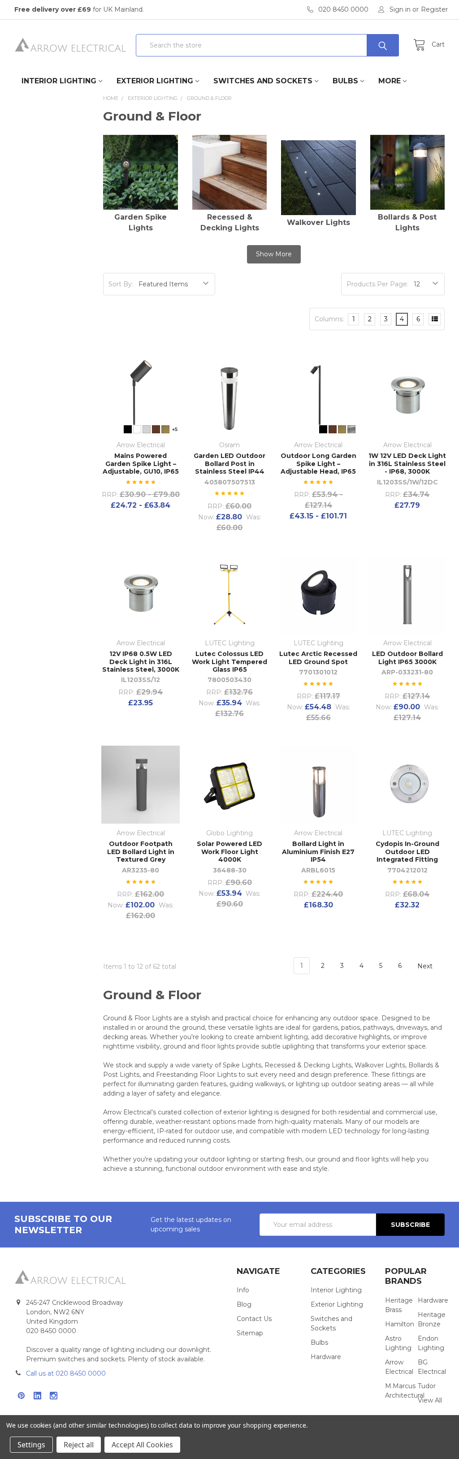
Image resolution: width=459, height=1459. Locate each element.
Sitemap (250, 1333)
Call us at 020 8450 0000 (66, 1373)
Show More (274, 254)
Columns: (329, 319)
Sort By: (120, 284)
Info (243, 1290)
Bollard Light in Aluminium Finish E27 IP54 (318, 851)
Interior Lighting (59, 81)
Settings (31, 1445)
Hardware (326, 1357)
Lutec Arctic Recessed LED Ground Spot (318, 658)
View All (430, 1400)
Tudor (427, 1386)
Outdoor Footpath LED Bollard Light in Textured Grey (140, 851)
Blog (244, 1304)
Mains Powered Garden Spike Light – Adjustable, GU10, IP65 (141, 463)
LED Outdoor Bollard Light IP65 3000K (407, 658)
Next (425, 966)
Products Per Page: (377, 284)
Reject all (79, 1445)
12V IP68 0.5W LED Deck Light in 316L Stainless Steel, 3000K (140, 661)
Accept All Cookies (142, 1445)
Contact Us (254, 1319)
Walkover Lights (318, 222)
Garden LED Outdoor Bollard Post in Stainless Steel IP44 (229, 463)
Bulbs (345, 81)
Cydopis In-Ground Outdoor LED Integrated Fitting (407, 851)
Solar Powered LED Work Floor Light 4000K (229, 851)
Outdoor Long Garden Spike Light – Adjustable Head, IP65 (318, 463)
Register (434, 9)
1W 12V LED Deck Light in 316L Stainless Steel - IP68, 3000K (407, 463)
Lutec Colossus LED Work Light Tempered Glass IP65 (229, 661)
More (389, 81)
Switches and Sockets (262, 81)
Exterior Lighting (155, 81)
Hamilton (399, 1324)
